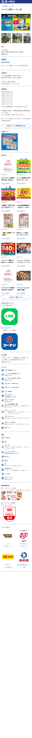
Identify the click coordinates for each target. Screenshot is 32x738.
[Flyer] (9, 141)
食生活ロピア (24, 543)
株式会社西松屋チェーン (24, 564)
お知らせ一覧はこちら (16, 297)
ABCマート (8, 564)
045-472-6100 (5, 62)
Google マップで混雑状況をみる (16, 125)
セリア (8, 543)
